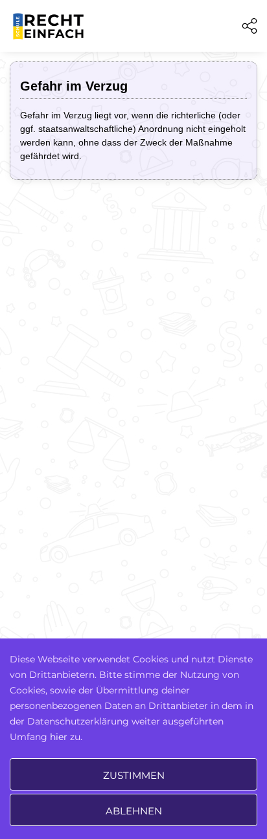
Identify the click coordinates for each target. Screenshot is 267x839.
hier (58, 737)
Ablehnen (134, 811)
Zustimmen (134, 775)
